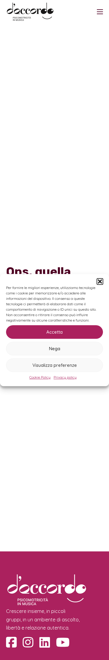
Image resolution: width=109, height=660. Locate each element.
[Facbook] (11, 642)
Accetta (54, 332)
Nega (54, 348)
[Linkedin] (44, 642)
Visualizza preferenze (54, 365)
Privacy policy (65, 377)
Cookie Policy (40, 377)
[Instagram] (28, 642)
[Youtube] (63, 642)
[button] (100, 281)
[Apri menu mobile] (100, 11)
